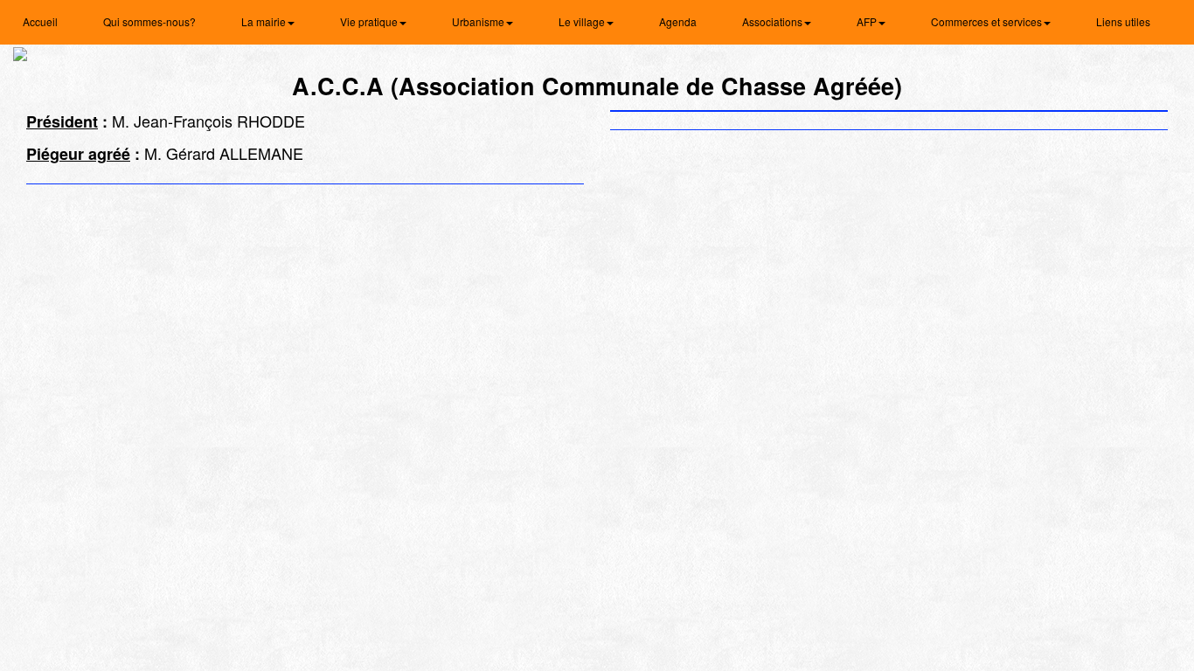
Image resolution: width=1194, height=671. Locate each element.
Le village (583, 21)
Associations (773, 21)
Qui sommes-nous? (149, 21)
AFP (868, 21)
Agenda (678, 21)
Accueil (40, 21)
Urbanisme (479, 21)
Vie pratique (370, 21)
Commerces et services (988, 21)
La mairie (264, 21)
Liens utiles (1123, 21)
